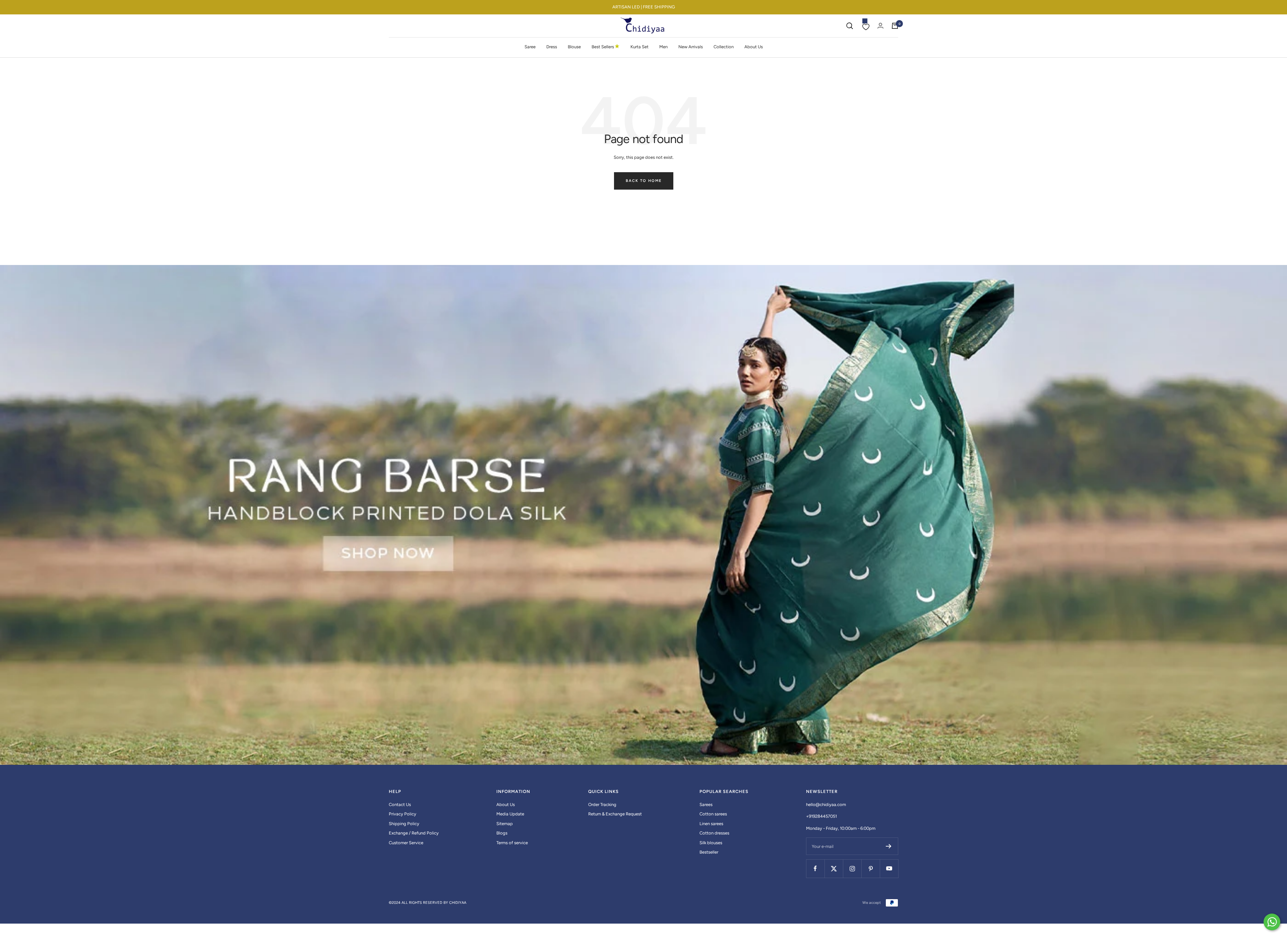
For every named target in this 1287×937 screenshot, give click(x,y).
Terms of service (512, 842)
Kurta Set (639, 46)
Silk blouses (710, 842)
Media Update (510, 813)
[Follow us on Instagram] (852, 868)
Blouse (574, 46)
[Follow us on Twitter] (833, 868)
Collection (724, 46)
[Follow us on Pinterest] (870, 868)
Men (663, 46)
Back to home (644, 181)
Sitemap (504, 823)
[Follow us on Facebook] (815, 868)
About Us (753, 46)
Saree (530, 46)
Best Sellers (606, 46)
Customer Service (406, 842)
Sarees (706, 804)
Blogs (501, 832)
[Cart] (895, 26)
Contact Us (400, 804)
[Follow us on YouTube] (889, 868)
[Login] (880, 25)
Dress (551, 46)
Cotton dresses (714, 832)
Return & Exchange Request (615, 813)
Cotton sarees (713, 813)
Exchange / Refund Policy (414, 832)
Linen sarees (711, 823)
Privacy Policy (402, 813)
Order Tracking (602, 804)
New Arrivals (690, 46)
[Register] (889, 846)
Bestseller (708, 852)
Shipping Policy (404, 823)
